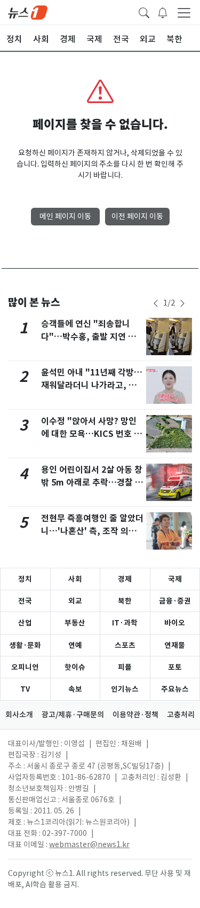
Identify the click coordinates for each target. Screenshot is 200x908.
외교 (75, 601)
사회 (75, 579)
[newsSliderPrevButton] (156, 303)
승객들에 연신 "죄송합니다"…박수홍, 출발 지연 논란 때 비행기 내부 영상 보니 (92, 336)
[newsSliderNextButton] (182, 303)
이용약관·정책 (135, 714)
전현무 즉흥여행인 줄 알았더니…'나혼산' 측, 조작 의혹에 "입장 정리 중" (92, 531)
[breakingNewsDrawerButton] (162, 12)
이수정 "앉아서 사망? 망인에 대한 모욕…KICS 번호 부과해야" (91, 434)
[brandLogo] (27, 11)
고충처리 (181, 714)
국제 (175, 579)
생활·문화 (25, 645)
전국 (25, 601)
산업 (25, 623)
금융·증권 (175, 601)
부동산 (75, 623)
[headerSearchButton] (144, 12)
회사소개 (19, 714)
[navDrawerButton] (184, 12)
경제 (125, 579)
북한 (125, 601)
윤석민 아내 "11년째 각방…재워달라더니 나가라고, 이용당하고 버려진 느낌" (91, 385)
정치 (25, 579)
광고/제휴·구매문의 (73, 714)
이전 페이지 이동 (137, 216)
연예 (75, 645)
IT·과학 (125, 623)
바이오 (174, 623)
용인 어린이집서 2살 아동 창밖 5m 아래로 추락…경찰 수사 (92, 482)
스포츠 (125, 645)
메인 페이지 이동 (65, 216)
